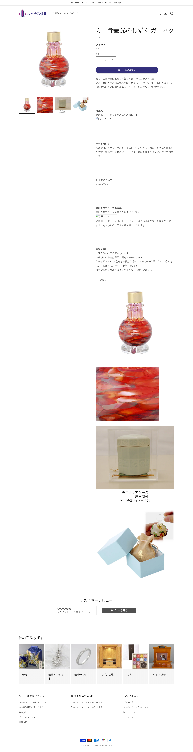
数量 (98, 54)
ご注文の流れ (129, 702)
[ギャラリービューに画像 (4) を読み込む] (80, 105)
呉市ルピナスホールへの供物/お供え (88, 702)
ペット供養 (159, 674)
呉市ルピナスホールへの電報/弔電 (87, 707)
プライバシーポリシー (29, 717)
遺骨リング (81, 674)
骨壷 (25, 674)
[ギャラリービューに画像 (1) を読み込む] (27, 105)
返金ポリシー (129, 712)
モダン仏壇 (107, 674)
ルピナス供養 (92, 745)
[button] (57, 13)
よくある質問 (129, 717)
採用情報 (23, 722)
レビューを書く (119, 610)
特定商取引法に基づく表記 (31, 707)
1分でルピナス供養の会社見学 (32, 702)
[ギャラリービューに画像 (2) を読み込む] (45, 105)
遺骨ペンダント (56, 676)
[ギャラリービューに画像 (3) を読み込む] (63, 105)
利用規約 (23, 712)
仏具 (129, 674)
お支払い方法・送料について (136, 707)
